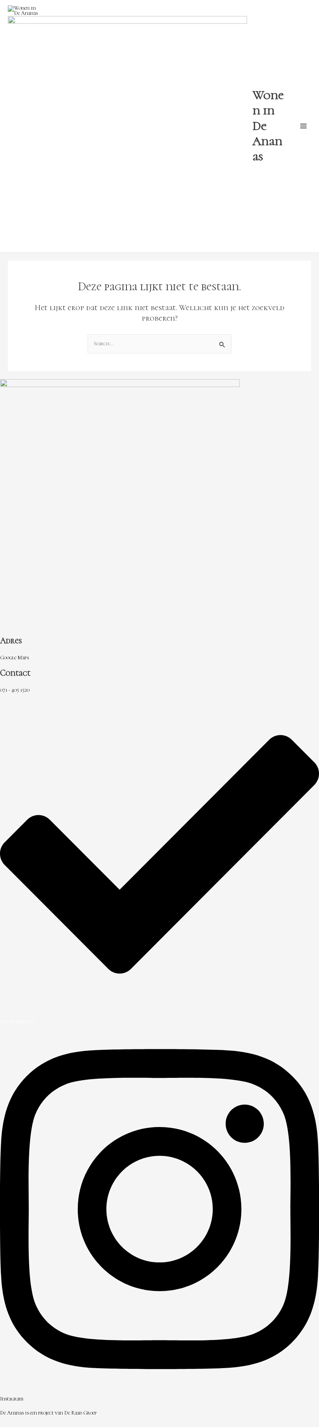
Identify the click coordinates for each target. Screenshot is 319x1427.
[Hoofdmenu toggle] (304, 126)
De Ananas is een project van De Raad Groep (48, 1412)
